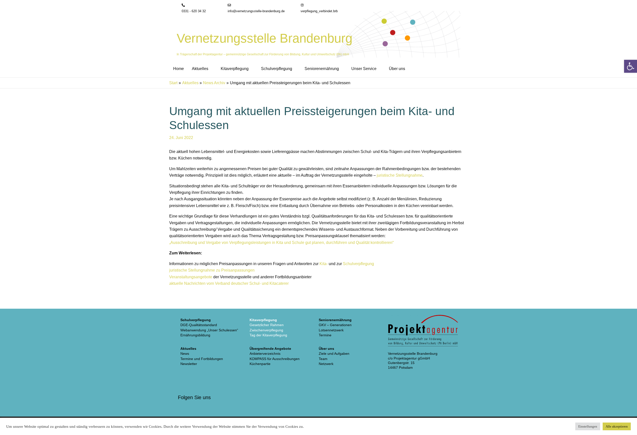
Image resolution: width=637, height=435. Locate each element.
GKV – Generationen (335, 325)
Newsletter (188, 364)
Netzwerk (326, 364)
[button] (210, 68)
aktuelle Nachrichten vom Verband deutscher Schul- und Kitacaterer (229, 283)
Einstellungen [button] (587, 426)
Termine (325, 335)
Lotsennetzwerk (331, 330)
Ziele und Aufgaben (334, 354)
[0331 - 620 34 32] (183, 5)
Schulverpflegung (358, 264)
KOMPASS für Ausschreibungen (275, 359)
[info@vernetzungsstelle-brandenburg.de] (229, 5)
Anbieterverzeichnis (265, 354)
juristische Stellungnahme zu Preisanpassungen (212, 270)
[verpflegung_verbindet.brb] (302, 5)
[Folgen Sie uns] (184, 386)
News (184, 354)
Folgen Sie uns (194, 397)
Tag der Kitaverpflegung (268, 335)
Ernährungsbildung (195, 335)
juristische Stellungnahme (400, 175)
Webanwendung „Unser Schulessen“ (209, 330)
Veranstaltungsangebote (190, 277)
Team (323, 359)
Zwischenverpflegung (266, 330)
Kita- (323, 264)
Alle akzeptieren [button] (617, 426)
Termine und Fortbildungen (201, 359)
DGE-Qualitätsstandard (198, 325)
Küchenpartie (260, 364)
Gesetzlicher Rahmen (267, 325)
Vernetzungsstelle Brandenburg (264, 38)
